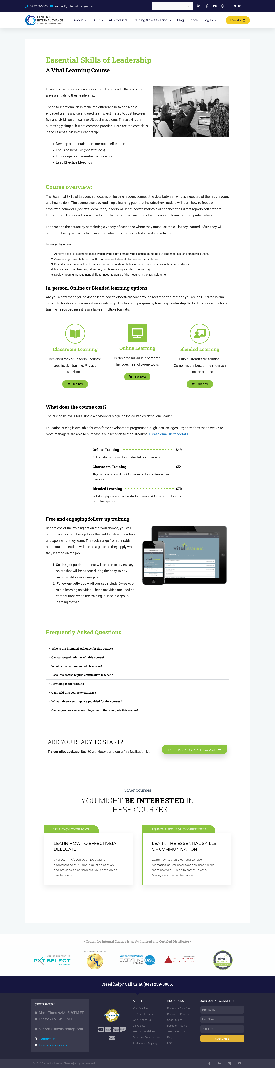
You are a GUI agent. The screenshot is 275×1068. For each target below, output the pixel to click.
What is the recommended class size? (76, 666)
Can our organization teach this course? (77, 657)
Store (194, 20)
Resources (175, 1000)
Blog (180, 20)
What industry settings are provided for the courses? (86, 701)
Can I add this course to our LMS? (73, 692)
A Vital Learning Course (78, 70)
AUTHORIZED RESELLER (95, 952)
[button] (137, 648)
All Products (118, 20)
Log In (208, 20)
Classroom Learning (75, 349)
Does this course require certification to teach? (82, 675)
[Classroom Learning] (75, 334)
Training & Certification (150, 20)
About (78, 20)
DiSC (96, 20)
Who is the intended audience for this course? (82, 648)
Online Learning (137, 348)
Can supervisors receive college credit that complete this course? (94, 710)
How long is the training (67, 684)
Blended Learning (199, 349)
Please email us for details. (169, 434)
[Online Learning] (137, 333)
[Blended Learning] (200, 334)
